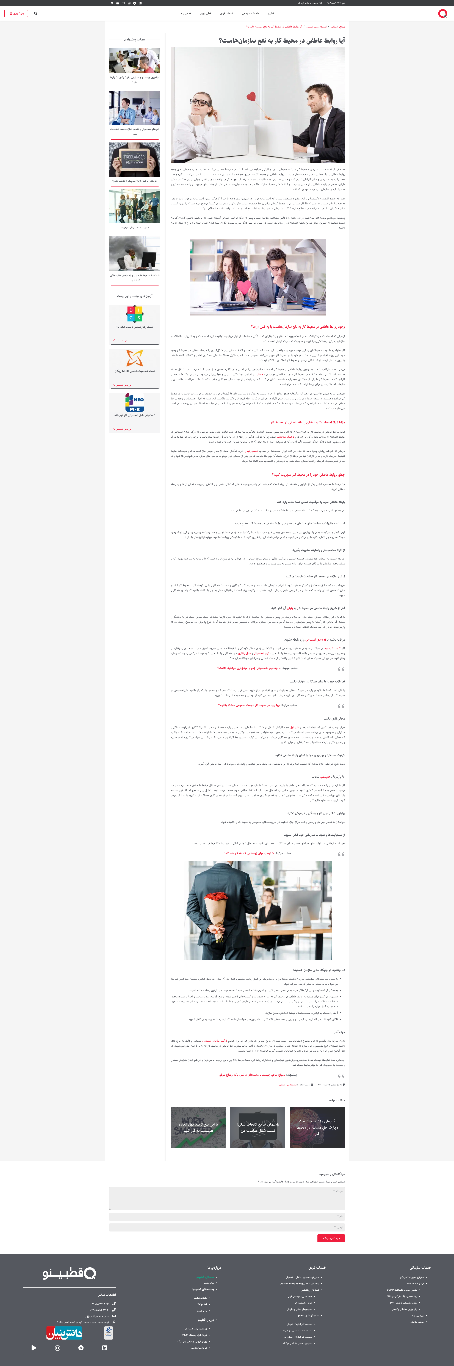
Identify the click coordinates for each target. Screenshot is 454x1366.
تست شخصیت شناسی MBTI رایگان (135, 371)
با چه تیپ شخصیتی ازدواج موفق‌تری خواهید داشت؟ (249, 668)
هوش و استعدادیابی (303, 1303)
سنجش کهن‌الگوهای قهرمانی (299, 1324)
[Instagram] (129, 3)
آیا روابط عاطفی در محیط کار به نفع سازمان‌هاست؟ (274, 26)
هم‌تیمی (325, 776)
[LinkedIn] (140, 3)
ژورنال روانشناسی (199, 1348)
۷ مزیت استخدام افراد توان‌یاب (135, 228)
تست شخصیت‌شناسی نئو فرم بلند (296, 1330)
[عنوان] (34, 1348)
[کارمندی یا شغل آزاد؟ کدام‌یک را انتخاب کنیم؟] (134, 145)
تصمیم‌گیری (251, 451)
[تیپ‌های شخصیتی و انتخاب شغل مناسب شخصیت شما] (134, 93)
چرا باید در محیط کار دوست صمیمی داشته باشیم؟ (249, 705)
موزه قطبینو (209, 1283)
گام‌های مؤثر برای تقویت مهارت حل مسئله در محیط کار (317, 1127)
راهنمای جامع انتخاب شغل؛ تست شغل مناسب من (258, 1127)
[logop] (443, 13)
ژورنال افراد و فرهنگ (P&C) (194, 1335)
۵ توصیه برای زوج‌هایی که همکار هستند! (249, 853)
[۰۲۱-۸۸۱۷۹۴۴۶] (112, 1304)
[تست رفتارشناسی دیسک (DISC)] (134, 307)
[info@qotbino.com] (112, 1316)
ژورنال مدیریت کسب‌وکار (196, 1329)
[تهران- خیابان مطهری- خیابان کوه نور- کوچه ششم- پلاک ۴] (112, 1322)
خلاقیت (259, 374)
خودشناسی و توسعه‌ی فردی (300, 1296)
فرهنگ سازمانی (286, 437)
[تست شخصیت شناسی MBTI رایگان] (134, 351)
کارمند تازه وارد (333, 648)
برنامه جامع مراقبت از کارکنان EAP (401, 1296)
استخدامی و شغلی (316, 26)
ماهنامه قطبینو (200, 1298)
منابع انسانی (338, 26)
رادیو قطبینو (201, 1311)
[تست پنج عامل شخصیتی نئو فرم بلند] (134, 395)
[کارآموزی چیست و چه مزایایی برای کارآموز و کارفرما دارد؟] (134, 50)
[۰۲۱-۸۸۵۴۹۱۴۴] (112, 1310)
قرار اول (294, 727)
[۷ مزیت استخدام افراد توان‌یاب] (134, 192)
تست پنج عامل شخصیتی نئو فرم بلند (134, 415)
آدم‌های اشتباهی (315, 639)
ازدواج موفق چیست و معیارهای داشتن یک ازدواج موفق (252, 1074)
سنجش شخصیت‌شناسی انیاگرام (297, 1343)
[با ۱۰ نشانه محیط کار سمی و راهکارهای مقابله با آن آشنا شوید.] (134, 238)
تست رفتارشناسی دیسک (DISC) (135, 327)
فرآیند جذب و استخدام (214, 1041)
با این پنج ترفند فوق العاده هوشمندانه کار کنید (198, 1127)
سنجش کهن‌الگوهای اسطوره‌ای (298, 1337)
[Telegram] (134, 3)
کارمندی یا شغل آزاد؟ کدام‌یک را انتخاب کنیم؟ (134, 181)
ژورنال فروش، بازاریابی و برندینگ (192, 1341)
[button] (35, 13)
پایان (290, 608)
